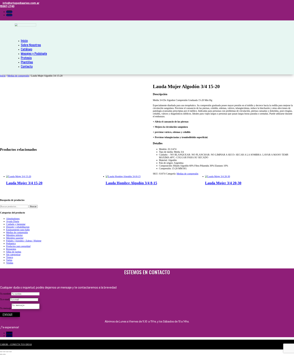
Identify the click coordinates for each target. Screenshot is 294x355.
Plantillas (27, 62)
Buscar (33, 206)
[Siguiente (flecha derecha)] (4, 354)
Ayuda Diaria (12, 221)
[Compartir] (7, 351)
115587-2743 (7, 6)
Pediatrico (11, 243)
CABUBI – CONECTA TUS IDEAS (16, 344)
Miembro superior (14, 238)
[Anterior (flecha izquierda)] (1, 354)
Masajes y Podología (34, 53)
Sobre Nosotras (31, 45)
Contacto (27, 66)
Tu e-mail (4, 299)
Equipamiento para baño (18, 229)
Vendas (9, 263)
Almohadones (13, 218)
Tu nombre (5, 293)
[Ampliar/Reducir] (1, 351)
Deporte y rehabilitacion (17, 227)
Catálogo (26, 49)
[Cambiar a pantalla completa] (4, 351)
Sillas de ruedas (13, 251)
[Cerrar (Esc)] (10, 351)
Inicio (24, 40)
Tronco (9, 257)
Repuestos (11, 249)
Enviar (8, 314)
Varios (9, 260)
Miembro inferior (14, 235)
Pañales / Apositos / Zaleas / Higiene (23, 240)
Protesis (26, 58)
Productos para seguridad (18, 246)
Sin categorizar (13, 254)
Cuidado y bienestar (15, 224)
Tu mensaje (5, 308)
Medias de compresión (18, 75)
